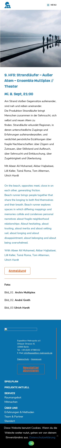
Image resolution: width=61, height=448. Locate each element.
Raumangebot (12, 397)
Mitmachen (10, 402)
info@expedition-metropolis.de (37, 353)
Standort (9, 421)
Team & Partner (13, 417)
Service (9, 393)
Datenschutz (23, 359)
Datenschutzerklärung (42, 437)
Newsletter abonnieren (31, 369)
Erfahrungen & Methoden (19, 412)
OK (31, 443)
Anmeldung (17, 271)
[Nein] (57, 435)
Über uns (10, 408)
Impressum (36, 359)
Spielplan (11, 382)
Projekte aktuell (16, 387)
